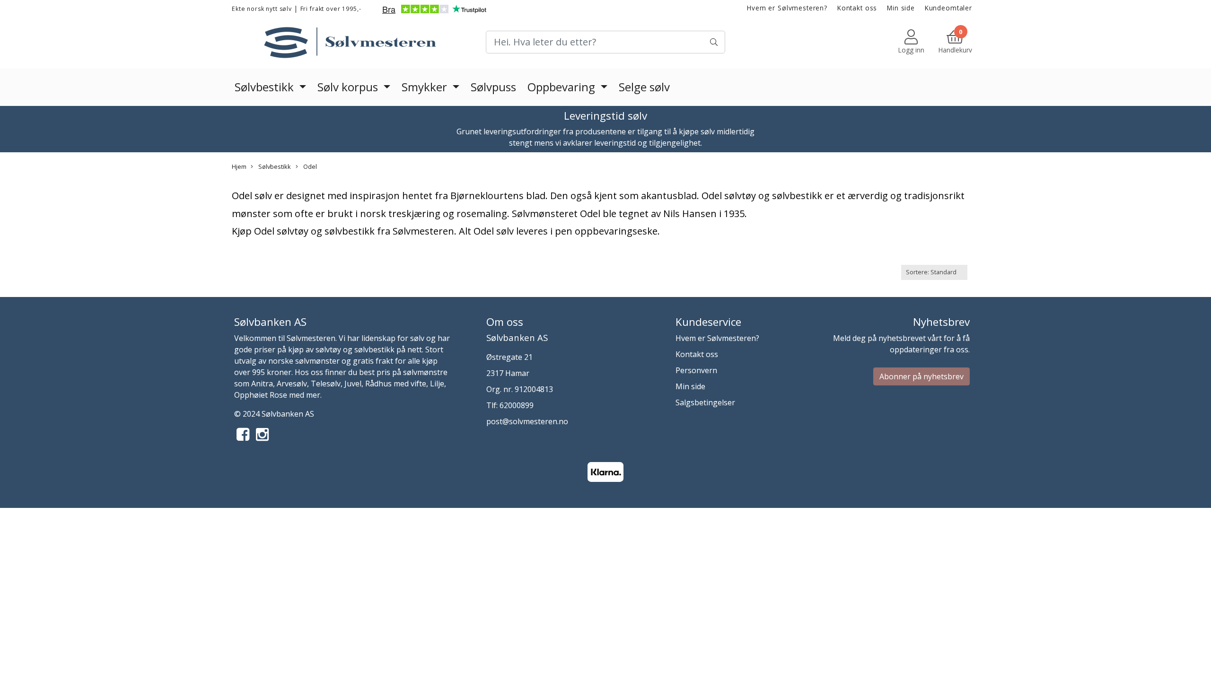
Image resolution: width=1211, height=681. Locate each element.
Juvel (352, 383)
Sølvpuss (493, 87)
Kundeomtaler (948, 7)
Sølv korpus (349, 87)
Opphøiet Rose (260, 395)
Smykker (426, 87)
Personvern (696, 370)
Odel (309, 166)
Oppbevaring (562, 87)
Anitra (262, 383)
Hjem (239, 166)
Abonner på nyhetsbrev (921, 376)
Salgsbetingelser (705, 402)
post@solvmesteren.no (527, 421)
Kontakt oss (857, 7)
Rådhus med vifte (395, 383)
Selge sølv (644, 87)
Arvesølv (292, 383)
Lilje (437, 383)
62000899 (517, 405)
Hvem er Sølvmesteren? (787, 7)
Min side (901, 7)
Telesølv (326, 383)
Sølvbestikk (266, 87)
